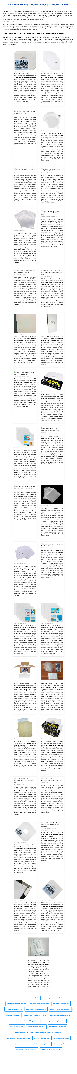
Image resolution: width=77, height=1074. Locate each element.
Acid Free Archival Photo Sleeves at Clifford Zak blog (38, 4)
